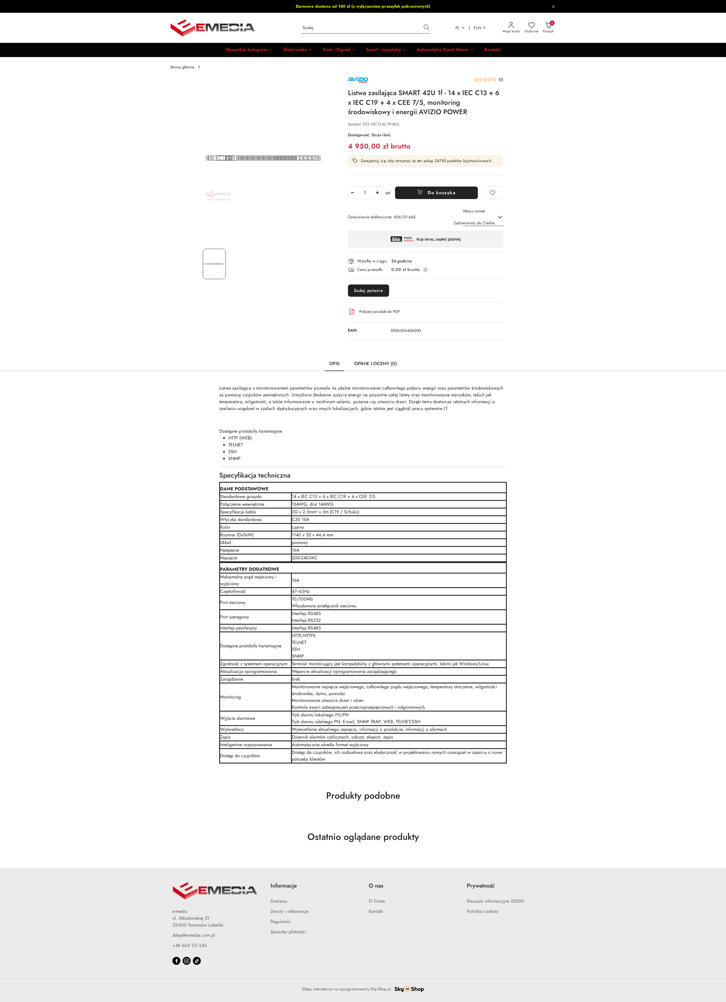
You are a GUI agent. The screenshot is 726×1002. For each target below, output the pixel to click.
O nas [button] (376, 886)
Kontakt (376, 911)
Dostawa (279, 901)
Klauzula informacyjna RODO (495, 901)
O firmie (377, 901)
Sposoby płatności (288, 931)
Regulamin (281, 921)
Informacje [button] (284, 886)
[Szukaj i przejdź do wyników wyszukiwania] (426, 28)
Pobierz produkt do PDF (379, 311)
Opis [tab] (334, 363)
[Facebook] (176, 961)
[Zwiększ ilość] (377, 193)
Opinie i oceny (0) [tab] (375, 363)
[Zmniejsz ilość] (352, 193)
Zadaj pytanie (368, 290)
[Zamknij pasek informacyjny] (553, 6)
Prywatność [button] (481, 886)
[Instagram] (187, 961)
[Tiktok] (197, 961)
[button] (249, 50)
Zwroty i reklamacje (289, 911)
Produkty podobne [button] (363, 795)
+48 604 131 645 (189, 945)
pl (457, 28)
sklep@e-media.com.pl (193, 935)
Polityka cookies (482, 911)
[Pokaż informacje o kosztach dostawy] (425, 270)
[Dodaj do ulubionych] (492, 193)
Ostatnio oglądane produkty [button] (363, 836)
